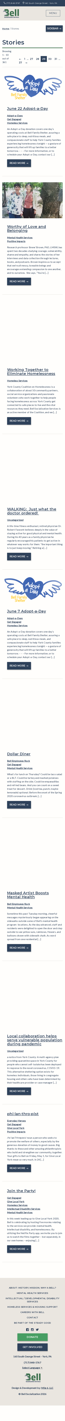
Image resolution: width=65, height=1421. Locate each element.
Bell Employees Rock (18, 760)
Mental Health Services (20, 237)
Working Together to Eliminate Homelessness (31, 371)
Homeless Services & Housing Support (32, 1307)
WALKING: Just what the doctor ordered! (31, 511)
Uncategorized (15, 519)
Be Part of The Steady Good (32, 1323)
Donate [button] (32, 1337)
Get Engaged (14, 119)
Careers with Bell (32, 1312)
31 (55, 59)
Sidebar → (54, 28)
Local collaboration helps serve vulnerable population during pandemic (34, 1040)
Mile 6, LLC (47, 1387)
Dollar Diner (19, 754)
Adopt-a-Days (15, 115)
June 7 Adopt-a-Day (26, 611)
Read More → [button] (19, 163)
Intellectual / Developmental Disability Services (32, 1300)
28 (37, 59)
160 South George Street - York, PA (41, 3)
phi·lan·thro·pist (23, 1114)
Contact (32, 1317)
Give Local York (15, 1127)
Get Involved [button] (32, 1347)
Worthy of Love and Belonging (26, 228)
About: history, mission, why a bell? (32, 1287)
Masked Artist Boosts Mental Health (28, 895)
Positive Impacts (16, 241)
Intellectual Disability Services (23, 1208)
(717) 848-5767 (13, 3)
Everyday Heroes (16, 1120)
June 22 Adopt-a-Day (27, 108)
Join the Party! (21, 1191)
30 (50, 59)
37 (20, 62)
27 (31, 59)
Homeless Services (17, 122)
